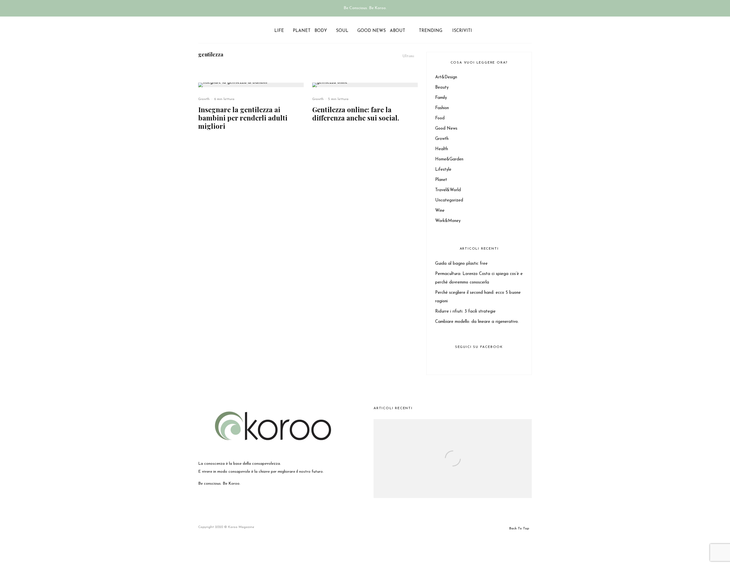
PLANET (302, 31)
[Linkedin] (497, 30)
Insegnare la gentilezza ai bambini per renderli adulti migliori (242, 117)
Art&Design (446, 77)
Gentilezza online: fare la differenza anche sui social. (355, 113)
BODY (321, 31)
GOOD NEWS (371, 31)
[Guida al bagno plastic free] (453, 471)
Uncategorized (449, 200)
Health (441, 149)
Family (441, 98)
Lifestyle (443, 170)
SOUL (342, 31)
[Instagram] (483, 30)
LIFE (279, 31)
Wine (440, 211)
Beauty (442, 87)
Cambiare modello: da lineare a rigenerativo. (477, 322)
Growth (204, 99)
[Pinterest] (490, 30)
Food (440, 118)
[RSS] (503, 30)
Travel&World (448, 190)
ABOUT (397, 31)
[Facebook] (477, 30)
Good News (446, 129)
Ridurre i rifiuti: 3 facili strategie (465, 311)
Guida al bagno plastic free (461, 264)
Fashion (442, 108)
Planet (441, 180)
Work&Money (448, 221)
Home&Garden (449, 159)
